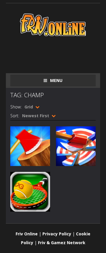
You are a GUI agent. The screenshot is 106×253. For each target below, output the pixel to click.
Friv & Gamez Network (61, 242)
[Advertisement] (58, 53)
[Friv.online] (53, 24)
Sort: (14, 115)
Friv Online (27, 234)
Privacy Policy (56, 234)
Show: (15, 107)
